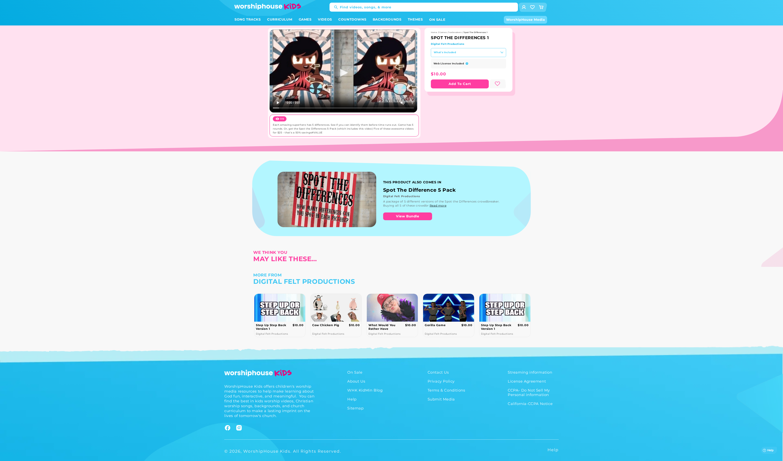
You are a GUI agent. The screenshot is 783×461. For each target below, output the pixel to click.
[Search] (334, 7)
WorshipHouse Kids (266, 451)
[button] (247, 20)
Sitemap (355, 408)
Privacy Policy (441, 381)
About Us (356, 381)
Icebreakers (455, 32)
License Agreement (527, 381)
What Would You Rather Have (327, 327)
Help (351, 399)
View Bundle (407, 216)
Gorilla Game (380, 325)
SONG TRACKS (247, 19)
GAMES (305, 19)
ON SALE (437, 20)
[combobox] (424, 7)
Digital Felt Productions (447, 43)
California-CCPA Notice (530, 404)
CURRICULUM (279, 19)
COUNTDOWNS (352, 19)
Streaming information (530, 372)
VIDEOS (325, 19)
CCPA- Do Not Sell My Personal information (529, 392)
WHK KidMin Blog (365, 390)
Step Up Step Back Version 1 (442, 327)
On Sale (354, 372)
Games (443, 32)
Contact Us (438, 372)
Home (434, 32)
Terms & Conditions (446, 390)
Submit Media (441, 399)
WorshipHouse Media (525, 20)
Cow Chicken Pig (271, 325)
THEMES (415, 19)
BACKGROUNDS (387, 19)
